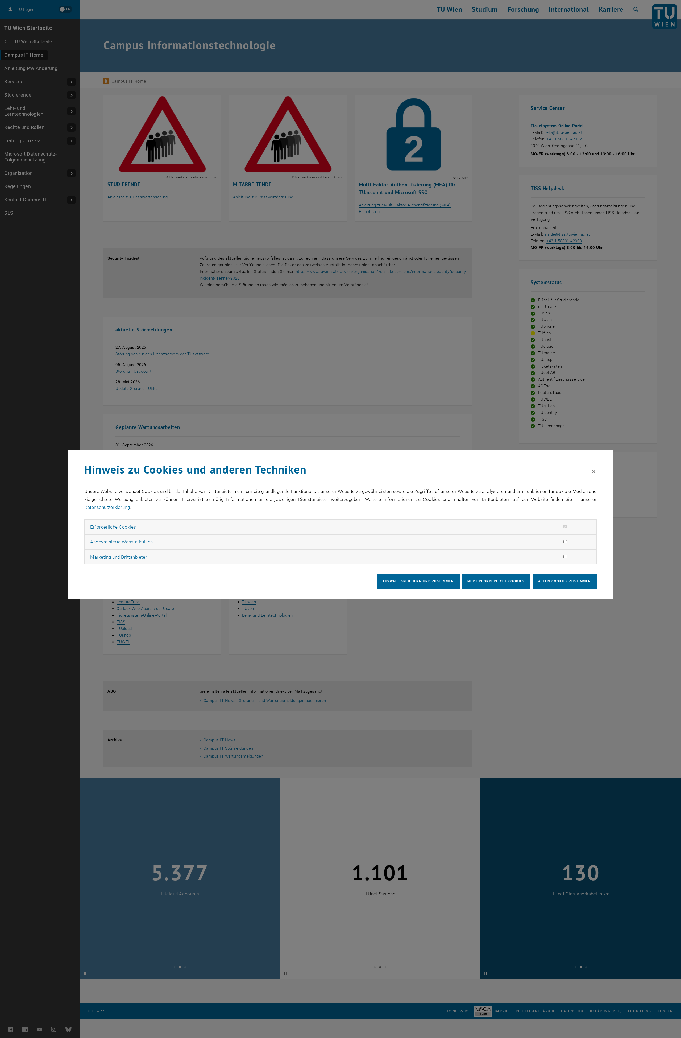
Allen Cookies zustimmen (564, 581)
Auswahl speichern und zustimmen (418, 581)
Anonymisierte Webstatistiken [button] (121, 542)
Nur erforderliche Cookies (496, 581)
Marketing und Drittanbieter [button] (118, 557)
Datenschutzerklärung (107, 507)
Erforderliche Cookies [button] (113, 527)
